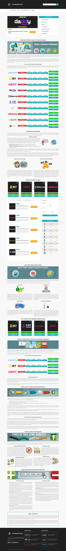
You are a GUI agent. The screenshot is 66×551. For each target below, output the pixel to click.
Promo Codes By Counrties (25, 10)
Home (8, 10)
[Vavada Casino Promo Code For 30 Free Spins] (13, 113)
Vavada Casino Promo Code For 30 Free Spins (25, 217)
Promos (18, 10)
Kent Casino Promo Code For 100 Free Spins (36, 544)
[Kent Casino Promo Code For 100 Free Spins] (13, 84)
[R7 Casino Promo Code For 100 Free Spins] (13, 78)
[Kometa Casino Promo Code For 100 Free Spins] (13, 72)
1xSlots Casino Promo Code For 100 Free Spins (25, 228)
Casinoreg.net (19, 540)
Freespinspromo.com (11, 537)
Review (13, 196)
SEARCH (50, 215)
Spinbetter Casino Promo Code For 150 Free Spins (26, 240)
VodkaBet (41, 465)
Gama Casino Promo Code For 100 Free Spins (35, 535)
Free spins (22, 34)
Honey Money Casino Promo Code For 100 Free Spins (53, 540)
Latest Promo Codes (27, 200)
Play (13, 193)
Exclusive (19, 200)
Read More (18, 221)
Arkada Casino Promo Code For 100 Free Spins (52, 544)
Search (57, 4)
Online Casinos (13, 10)
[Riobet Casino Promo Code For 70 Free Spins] (13, 125)
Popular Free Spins (12, 200)
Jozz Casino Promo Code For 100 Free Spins (25, 251)
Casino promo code (17, 34)
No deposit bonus (25, 34)
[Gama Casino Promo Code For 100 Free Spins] (13, 96)
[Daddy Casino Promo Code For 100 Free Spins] (13, 90)
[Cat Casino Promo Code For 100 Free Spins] (13, 102)
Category (44, 211)
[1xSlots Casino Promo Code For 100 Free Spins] (13, 119)
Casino (52, 211)
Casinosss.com (14, 540)
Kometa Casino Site (11, 34)
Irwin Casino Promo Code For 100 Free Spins (52, 535)
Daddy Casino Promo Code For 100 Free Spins (35, 540)
